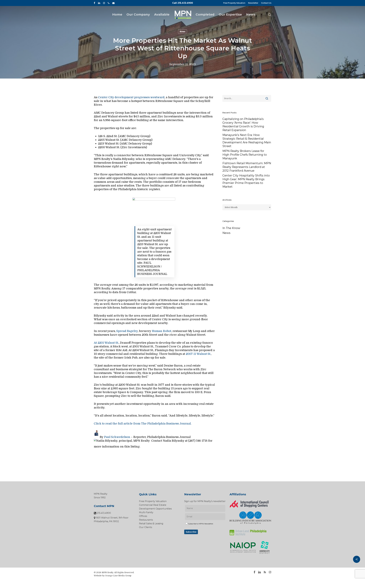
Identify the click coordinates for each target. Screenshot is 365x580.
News (182, 31)
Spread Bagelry (127, 331)
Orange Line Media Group (118, 575)
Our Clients (145, 527)
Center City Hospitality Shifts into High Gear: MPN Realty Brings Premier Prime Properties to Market (246, 181)
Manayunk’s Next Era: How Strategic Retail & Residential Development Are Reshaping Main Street (246, 140)
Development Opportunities (155, 508)
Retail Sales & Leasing (151, 523)
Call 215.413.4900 (182, 3)
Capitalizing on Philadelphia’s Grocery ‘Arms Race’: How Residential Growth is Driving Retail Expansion (243, 124)
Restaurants (146, 519)
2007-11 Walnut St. (198, 354)
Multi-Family (146, 512)
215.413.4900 (103, 513)
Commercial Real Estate (152, 505)
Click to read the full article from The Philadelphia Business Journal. (142, 423)
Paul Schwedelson (117, 437)
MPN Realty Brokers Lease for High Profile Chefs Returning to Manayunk (244, 154)
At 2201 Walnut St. (106, 342)
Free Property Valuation (153, 501)
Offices (143, 516)
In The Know (231, 228)
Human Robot (161, 331)
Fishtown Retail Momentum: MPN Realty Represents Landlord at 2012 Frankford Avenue (246, 166)
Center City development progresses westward (131, 97)
